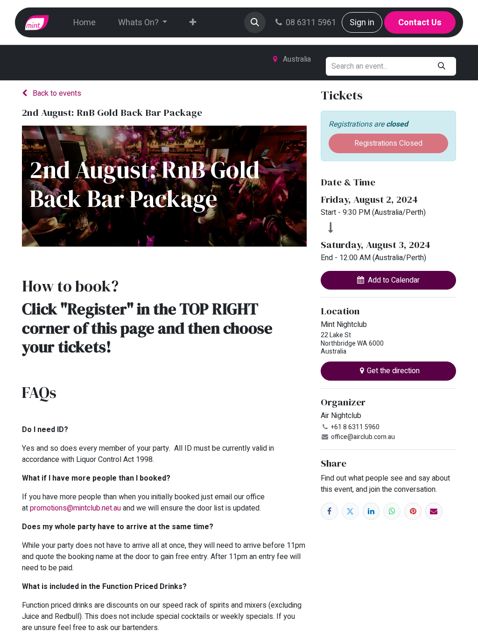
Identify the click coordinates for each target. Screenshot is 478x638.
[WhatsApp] (392, 511)
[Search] (442, 66)
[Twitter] (350, 511)
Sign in (362, 22)
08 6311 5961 (311, 22)
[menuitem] (84, 23)
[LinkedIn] (371, 511)
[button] (255, 22)
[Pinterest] (413, 511)
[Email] (434, 511)
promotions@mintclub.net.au (75, 508)
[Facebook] (329, 511)
